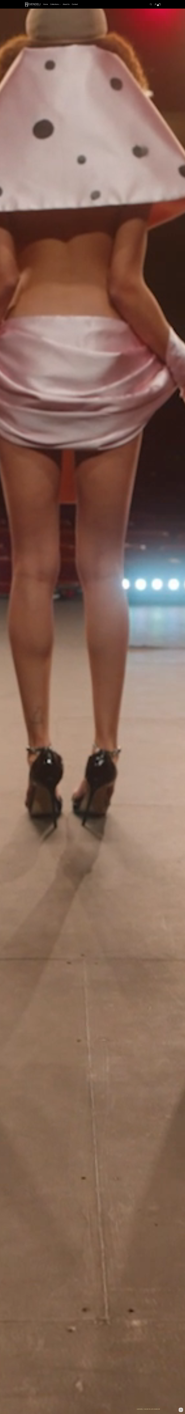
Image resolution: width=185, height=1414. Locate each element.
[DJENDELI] (32, 4)
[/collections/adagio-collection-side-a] (92, 707)
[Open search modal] (151, 4)
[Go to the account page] (155, 4)
